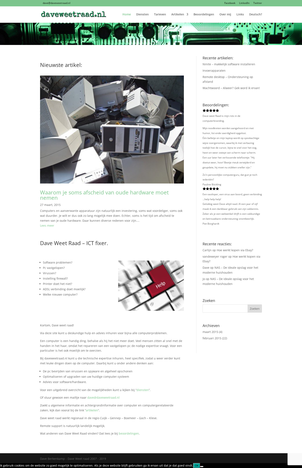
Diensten (142, 14)
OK (196, 465)
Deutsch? (255, 14)
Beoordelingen (204, 14)
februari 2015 (212, 338)
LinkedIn (244, 3)
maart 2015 (210, 332)
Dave (206, 268)
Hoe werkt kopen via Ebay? (235, 250)
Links (240, 14)
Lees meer (47, 225)
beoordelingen (129, 433)
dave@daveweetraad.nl (103, 397)
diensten (143, 390)
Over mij (225, 14)
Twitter (257, 3)
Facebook (229, 3)
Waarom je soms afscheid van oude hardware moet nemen (104, 195)
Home (126, 14)
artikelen (92, 410)
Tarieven (160, 14)
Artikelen (177, 14)
